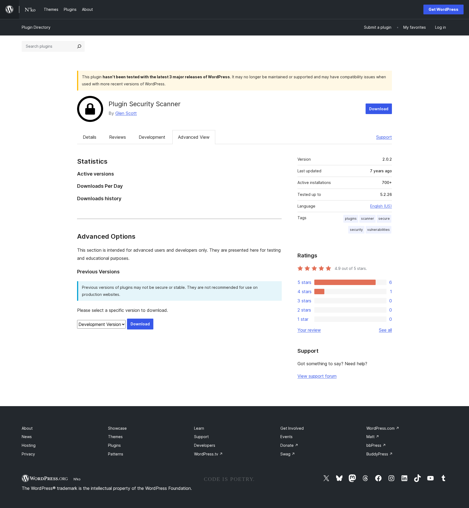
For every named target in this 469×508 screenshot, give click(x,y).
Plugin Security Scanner (144, 104)
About (27, 428)
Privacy (28, 454)
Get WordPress (443, 9)
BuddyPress (379, 454)
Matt (372, 436)
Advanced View (194, 137)
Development (152, 137)
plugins (351, 218)
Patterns (115, 454)
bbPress (376, 445)
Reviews (117, 137)
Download (378, 108)
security (356, 230)
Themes (115, 436)
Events (286, 436)
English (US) (381, 206)
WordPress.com (382, 428)
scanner (367, 218)
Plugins (114, 445)
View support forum (317, 376)
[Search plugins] (79, 46)
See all (385, 330)
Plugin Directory (36, 27)
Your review (309, 330)
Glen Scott (126, 113)
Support (384, 137)
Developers (204, 445)
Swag (287, 454)
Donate (289, 445)
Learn (199, 428)
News (27, 436)
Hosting (29, 445)
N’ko (77, 479)
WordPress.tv (208, 454)
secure (384, 218)
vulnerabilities (378, 230)
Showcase (117, 428)
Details (89, 137)
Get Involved (292, 428)
